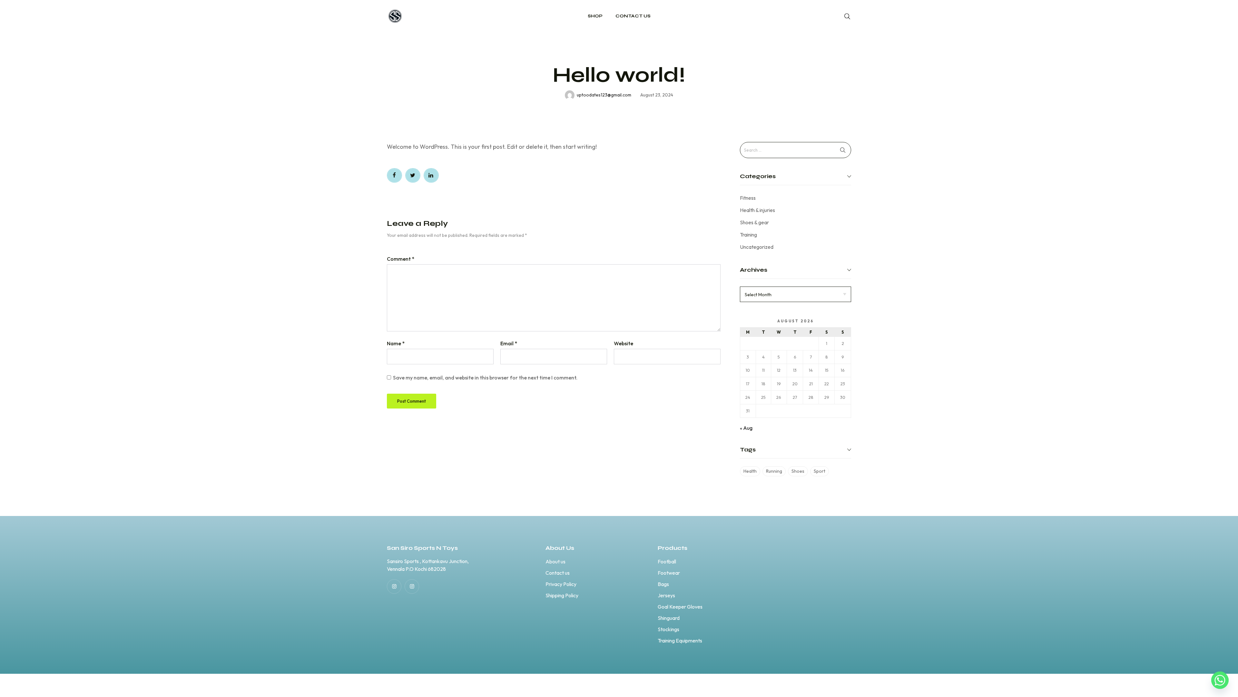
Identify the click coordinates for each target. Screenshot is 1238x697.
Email (508, 343)
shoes (797, 471)
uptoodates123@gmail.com (604, 95)
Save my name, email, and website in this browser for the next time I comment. (485, 377)
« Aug (746, 428)
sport (819, 471)
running (774, 471)
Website (623, 343)
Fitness (748, 198)
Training (748, 234)
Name (396, 343)
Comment (400, 259)
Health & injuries (757, 210)
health (750, 471)
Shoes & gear (754, 222)
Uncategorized (756, 247)
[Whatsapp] (1220, 680)
